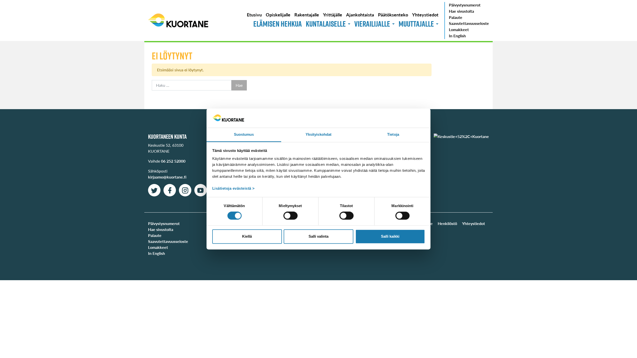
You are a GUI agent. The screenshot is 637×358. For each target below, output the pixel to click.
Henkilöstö (447, 223)
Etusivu (254, 14)
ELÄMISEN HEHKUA (277, 23)
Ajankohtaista (360, 14)
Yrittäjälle (332, 14)
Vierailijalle (372, 23)
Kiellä (247, 236)
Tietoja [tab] (393, 134)
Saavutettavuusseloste (469, 23)
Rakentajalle (306, 14)
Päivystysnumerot (464, 5)
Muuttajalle (416, 23)
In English (457, 36)
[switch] (290, 216)
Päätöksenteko (393, 14)
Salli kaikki (390, 236)
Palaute (455, 17)
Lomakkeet (459, 29)
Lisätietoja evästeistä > (233, 188)
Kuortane (178, 20)
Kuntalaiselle (326, 23)
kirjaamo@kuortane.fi (167, 177)
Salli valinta (318, 236)
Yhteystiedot (425, 14)
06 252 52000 (173, 161)
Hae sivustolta (461, 11)
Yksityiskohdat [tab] (318, 134)
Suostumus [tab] (244, 134)
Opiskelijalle (278, 14)
